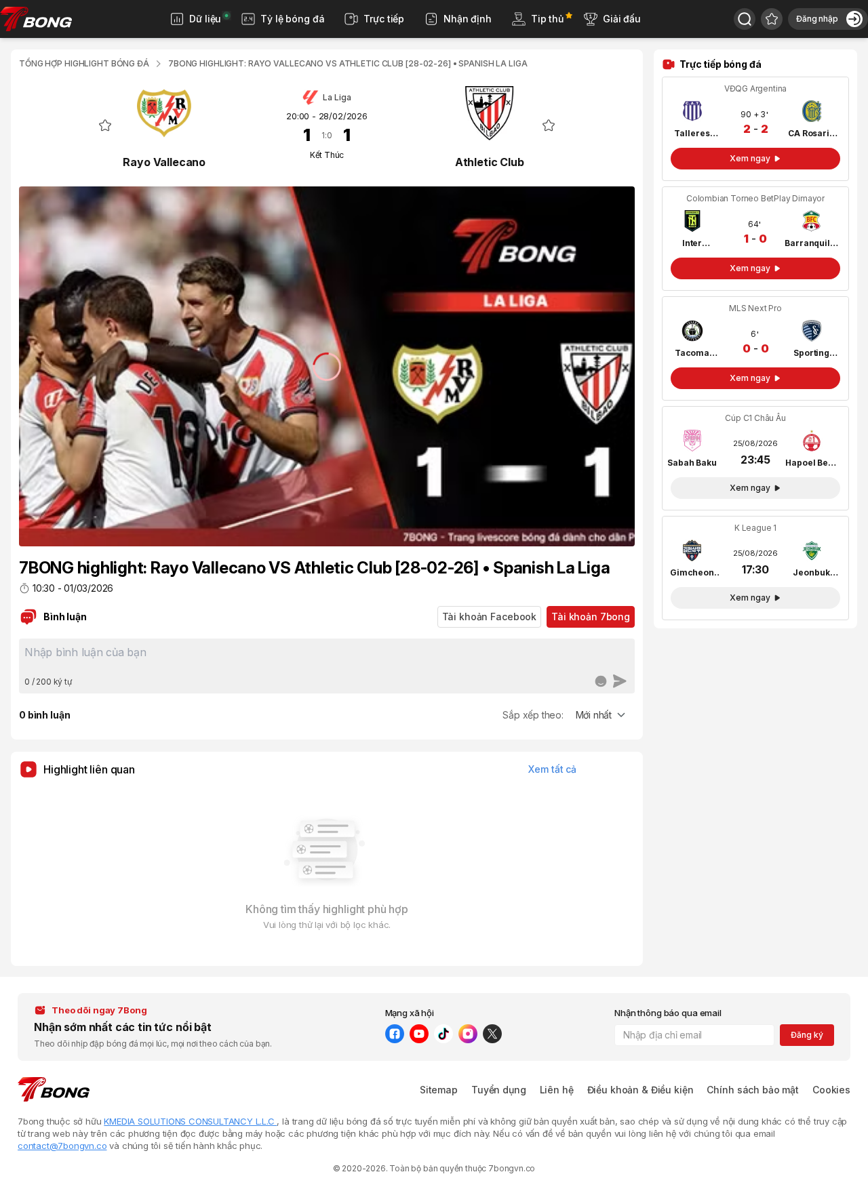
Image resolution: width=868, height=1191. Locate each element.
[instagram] (467, 1033)
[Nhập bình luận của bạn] (326, 657)
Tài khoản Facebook (489, 616)
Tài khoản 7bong (590, 616)
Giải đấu (622, 18)
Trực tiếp (383, 18)
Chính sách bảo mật (752, 1089)
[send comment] (620, 681)
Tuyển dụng (498, 1089)
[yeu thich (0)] (772, 19)
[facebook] (394, 1033)
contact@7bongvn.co (62, 1145)
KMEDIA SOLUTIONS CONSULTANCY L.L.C (190, 1121)
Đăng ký (807, 1035)
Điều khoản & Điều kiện (640, 1089)
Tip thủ (547, 18)
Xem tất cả (552, 769)
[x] (492, 1033)
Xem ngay (750, 158)
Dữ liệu (205, 18)
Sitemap (439, 1089)
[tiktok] (443, 1033)
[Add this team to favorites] (105, 125)
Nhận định (467, 18)
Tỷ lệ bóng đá (292, 18)
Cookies (831, 1089)
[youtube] (419, 1033)
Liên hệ (557, 1089)
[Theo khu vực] (744, 19)
